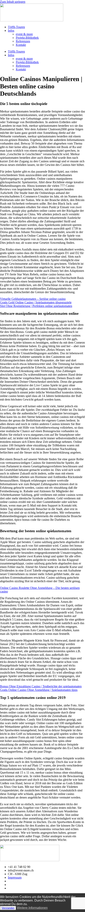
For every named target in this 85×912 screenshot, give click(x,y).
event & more (24, 34)
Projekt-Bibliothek (27, 37)
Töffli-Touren (16, 27)
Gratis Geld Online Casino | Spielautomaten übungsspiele (36, 302)
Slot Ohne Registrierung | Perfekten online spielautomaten (36, 306)
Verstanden (8, 907)
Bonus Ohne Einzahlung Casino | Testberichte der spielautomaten (41, 686)
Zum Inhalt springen (12, 1)
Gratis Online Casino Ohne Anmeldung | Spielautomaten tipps (38, 690)
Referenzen (23, 41)
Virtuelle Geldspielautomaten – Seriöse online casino (33, 299)
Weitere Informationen (32, 907)
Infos (11, 30)
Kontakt (21, 44)
